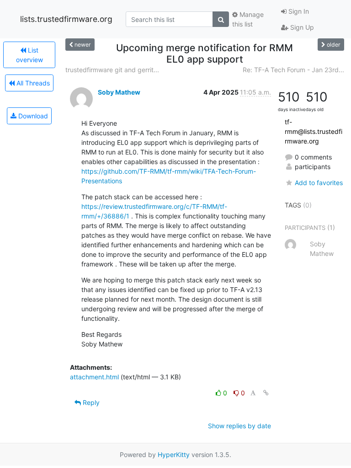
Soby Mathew (119, 92)
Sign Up (301, 27)
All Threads (32, 83)
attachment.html (94, 377)
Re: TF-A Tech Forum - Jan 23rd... (293, 70)
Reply (90, 402)
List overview (29, 55)
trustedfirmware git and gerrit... (112, 70)
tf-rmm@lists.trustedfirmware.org (313, 131)
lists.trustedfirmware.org (66, 19)
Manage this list (248, 19)
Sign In (298, 11)
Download (32, 116)
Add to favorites (319, 182)
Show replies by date (239, 426)
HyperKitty (174, 454)
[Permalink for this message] (266, 393)
